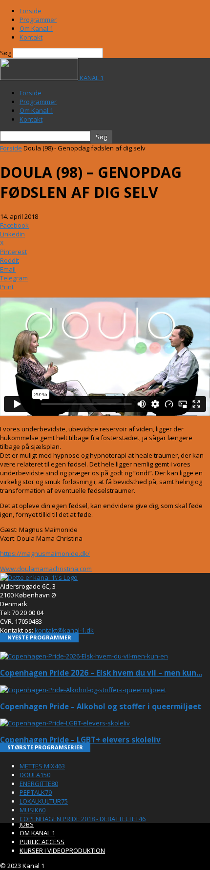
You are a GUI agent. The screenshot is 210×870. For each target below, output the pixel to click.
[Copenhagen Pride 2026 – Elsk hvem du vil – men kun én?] (84, 656)
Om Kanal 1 (36, 28)
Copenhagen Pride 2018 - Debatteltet (83, 818)
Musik (32, 810)
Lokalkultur (44, 801)
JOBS (27, 824)
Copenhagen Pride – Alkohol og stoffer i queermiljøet (100, 706)
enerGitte (39, 783)
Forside (31, 10)
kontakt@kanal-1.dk (64, 630)
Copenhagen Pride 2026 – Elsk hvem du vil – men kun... (101, 673)
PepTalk (36, 792)
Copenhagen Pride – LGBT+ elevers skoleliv (80, 739)
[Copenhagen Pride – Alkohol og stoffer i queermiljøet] (83, 689)
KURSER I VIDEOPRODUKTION (62, 850)
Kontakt (31, 37)
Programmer (38, 19)
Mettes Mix (42, 766)
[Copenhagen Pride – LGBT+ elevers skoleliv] (65, 723)
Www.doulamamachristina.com (46, 568)
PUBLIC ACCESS (42, 841)
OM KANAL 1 (37, 832)
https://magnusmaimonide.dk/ (45, 553)
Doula (35, 774)
